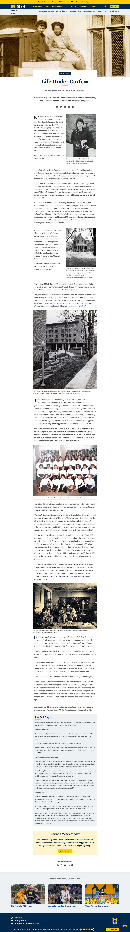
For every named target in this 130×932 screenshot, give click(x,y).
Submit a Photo (102, 11)
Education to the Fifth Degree (21, 906)
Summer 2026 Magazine (46, 11)
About (93, 6)
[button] (57, 107)
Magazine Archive (75, 11)
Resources (84, 6)
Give (47, 6)
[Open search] (105, 6)
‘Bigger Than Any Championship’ (97, 906)
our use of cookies (87, 929)
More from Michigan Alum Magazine (65, 879)
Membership (37, 6)
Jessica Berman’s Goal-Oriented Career (62, 906)
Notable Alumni (114, 11)
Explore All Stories (61, 11)
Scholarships (57, 6)
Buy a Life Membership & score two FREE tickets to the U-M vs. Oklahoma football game (65, 2)
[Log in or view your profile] (100, 6)
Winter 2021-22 (65, 73)
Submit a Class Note (89, 11)
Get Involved (71, 6)
